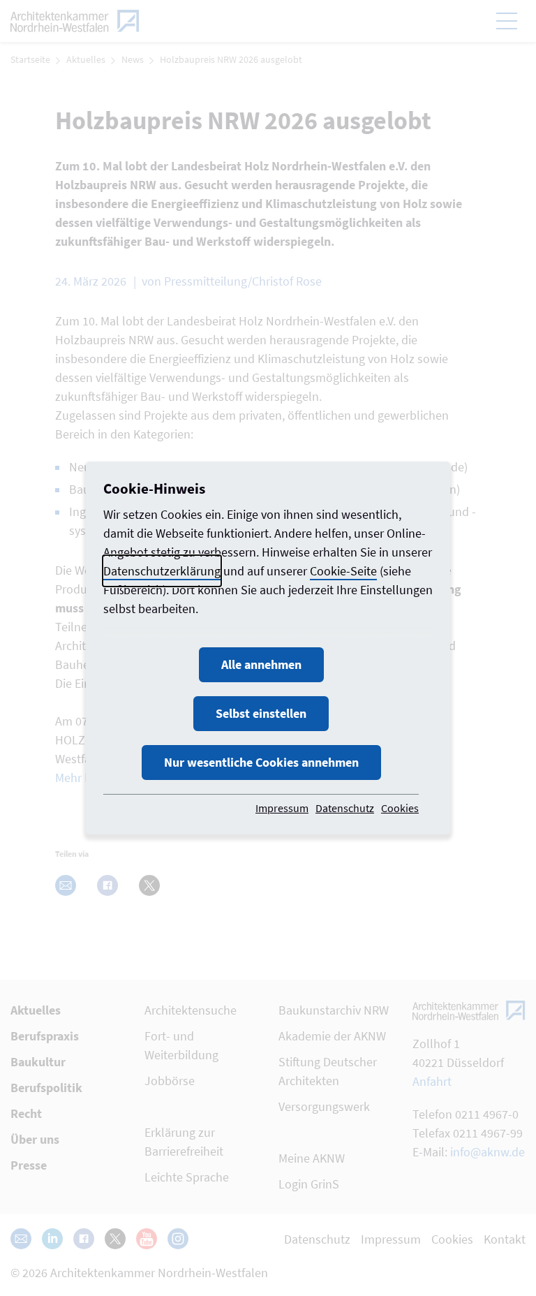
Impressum (281, 808)
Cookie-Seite (343, 571)
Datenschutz (344, 808)
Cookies (400, 808)
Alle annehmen (261, 664)
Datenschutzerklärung (162, 571)
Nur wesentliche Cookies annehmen (261, 762)
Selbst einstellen (261, 713)
